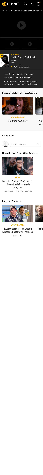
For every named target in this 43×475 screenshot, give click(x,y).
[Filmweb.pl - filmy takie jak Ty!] (10, 3)
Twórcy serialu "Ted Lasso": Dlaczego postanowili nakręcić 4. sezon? (17, 231)
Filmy (10, 10)
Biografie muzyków (17, 120)
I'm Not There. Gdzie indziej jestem (27, 10)
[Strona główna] (3, 10)
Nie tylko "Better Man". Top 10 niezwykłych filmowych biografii (17, 184)
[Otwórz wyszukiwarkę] (26, 4)
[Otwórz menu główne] (39, 4)
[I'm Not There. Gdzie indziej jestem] (4, 60)
